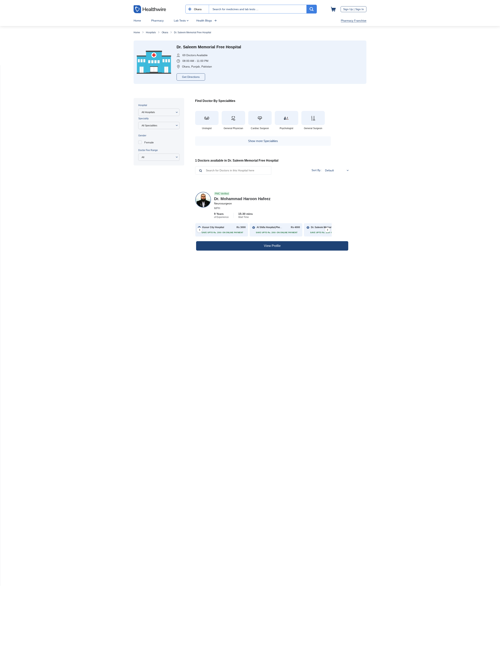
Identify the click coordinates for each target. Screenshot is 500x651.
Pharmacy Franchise (353, 20)
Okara (165, 32)
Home (137, 20)
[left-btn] (199, 229)
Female (149, 142)
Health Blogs (204, 20)
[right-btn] (327, 229)
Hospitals (151, 32)
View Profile (272, 245)
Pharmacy (157, 20)
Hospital (142, 105)
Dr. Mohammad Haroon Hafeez (242, 199)
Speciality (143, 118)
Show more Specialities (263, 141)
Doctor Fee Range (148, 150)
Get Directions (191, 76)
